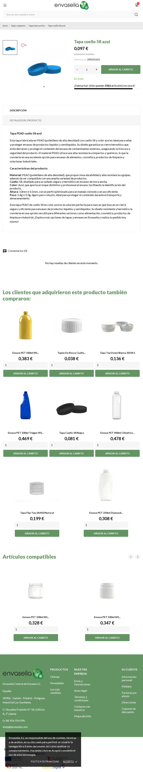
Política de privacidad (45, 761)
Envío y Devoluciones (82, 682)
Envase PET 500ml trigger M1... (25, 432)
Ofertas (55, 676)
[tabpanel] (44, 65)
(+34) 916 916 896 (14, 720)
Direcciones (129, 702)
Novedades (57, 683)
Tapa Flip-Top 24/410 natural (37, 512)
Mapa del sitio (82, 716)
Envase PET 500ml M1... (25, 352)
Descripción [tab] (18, 110)
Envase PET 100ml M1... (35, 617)
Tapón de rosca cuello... (72, 352)
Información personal (129, 678)
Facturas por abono (129, 694)
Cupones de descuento (129, 710)
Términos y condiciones (81, 698)
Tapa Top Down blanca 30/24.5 (117, 352)
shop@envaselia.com (15, 726)
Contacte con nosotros (82, 708)
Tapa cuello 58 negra (71, 432)
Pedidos (126, 686)
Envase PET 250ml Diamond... (106, 512)
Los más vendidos (55, 691)
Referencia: (80, 59)
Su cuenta (129, 669)
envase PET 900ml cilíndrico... (117, 432)
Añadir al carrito (120, 69)
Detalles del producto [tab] (26, 120)
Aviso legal (80, 690)
